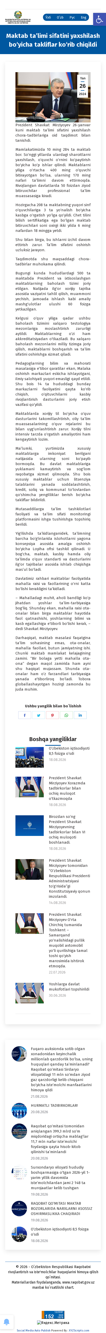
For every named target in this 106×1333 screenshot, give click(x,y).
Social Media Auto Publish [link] (33, 1330)
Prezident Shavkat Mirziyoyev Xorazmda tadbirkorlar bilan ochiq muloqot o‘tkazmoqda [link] (67, 788)
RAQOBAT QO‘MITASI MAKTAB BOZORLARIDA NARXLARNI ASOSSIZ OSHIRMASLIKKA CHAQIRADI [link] (61, 1208)
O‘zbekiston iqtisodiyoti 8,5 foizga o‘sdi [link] (69, 751)
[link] (99, 19)
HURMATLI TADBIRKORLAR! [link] (54, 1105)
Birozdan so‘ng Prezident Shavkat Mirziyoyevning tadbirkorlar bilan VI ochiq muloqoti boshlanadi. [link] (67, 829)
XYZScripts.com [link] (79, 1330)
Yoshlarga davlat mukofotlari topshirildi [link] (69, 987)
